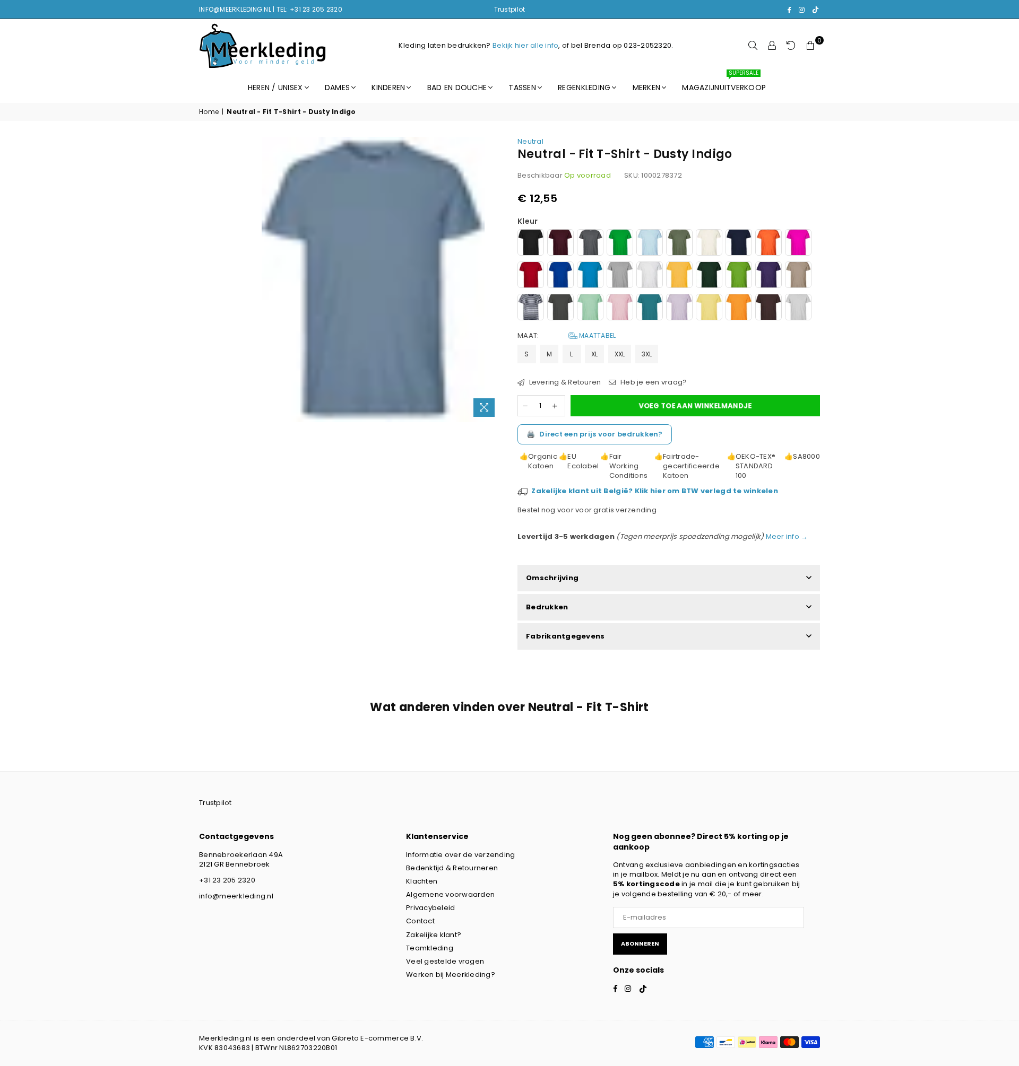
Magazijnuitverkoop (724, 83)
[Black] (530, 243)
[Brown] (768, 308)
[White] (649, 276)
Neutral (530, 141)
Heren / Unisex (275, 87)
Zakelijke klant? (433, 935)
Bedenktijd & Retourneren (452, 868)
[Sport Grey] (620, 276)
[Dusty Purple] (679, 308)
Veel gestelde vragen (445, 961)
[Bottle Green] (709, 276)
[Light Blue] (649, 243)
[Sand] (798, 276)
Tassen (522, 87)
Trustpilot (509, 9)
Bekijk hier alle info (525, 45)
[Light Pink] (620, 308)
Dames (337, 87)
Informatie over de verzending (460, 855)
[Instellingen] (772, 46)
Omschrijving (552, 578)
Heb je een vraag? (653, 382)
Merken (647, 87)
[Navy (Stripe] (530, 308)
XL (594, 354)
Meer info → (786, 536)
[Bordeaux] (560, 243)
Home (209, 112)
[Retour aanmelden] (791, 46)
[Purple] (768, 276)
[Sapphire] (590, 276)
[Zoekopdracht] (753, 46)
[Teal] (649, 308)
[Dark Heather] (590, 243)
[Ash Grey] (798, 308)
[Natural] (709, 243)
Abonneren (640, 943)
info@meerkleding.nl (236, 896)
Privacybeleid (430, 908)
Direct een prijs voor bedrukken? (594, 434)
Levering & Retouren (564, 382)
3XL (647, 354)
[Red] (530, 276)
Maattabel (596, 335)
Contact (420, 921)
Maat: (566, 335)
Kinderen (388, 87)
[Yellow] (679, 276)
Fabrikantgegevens (565, 636)
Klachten (421, 881)
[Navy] (739, 243)
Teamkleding (429, 948)
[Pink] (798, 243)
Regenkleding (584, 87)
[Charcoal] (560, 308)
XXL (620, 354)
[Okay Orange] (739, 308)
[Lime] (739, 276)
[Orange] (768, 243)
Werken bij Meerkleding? (450, 974)
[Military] (679, 243)
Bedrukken (547, 607)
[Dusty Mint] (590, 308)
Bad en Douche (457, 87)
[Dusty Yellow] (709, 308)
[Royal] (560, 276)
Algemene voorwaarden (450, 894)
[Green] (620, 243)
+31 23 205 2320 (227, 880)
